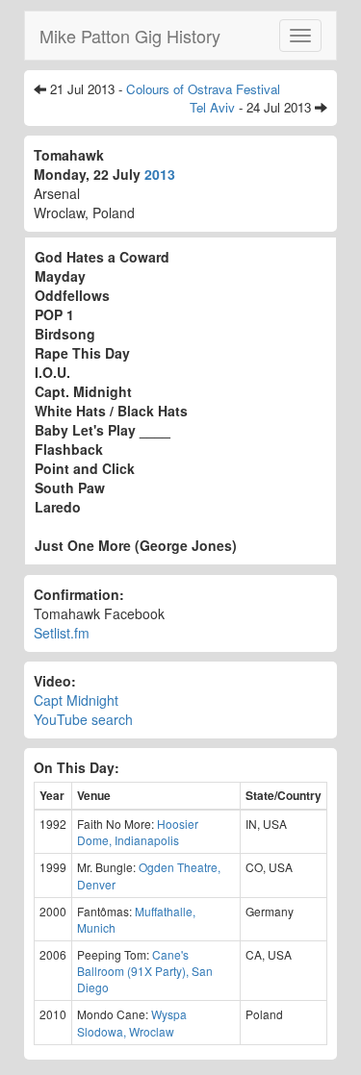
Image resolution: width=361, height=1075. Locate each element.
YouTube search (83, 719)
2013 (159, 174)
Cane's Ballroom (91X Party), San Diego (145, 970)
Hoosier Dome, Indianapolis (137, 831)
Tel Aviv (212, 107)
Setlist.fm (62, 632)
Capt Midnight (76, 700)
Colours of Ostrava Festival (203, 89)
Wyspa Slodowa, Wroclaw (132, 1022)
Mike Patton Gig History (129, 35)
